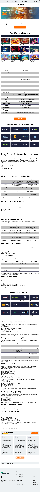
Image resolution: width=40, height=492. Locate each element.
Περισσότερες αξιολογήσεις (20, 457)
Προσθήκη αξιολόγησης (34, 432)
